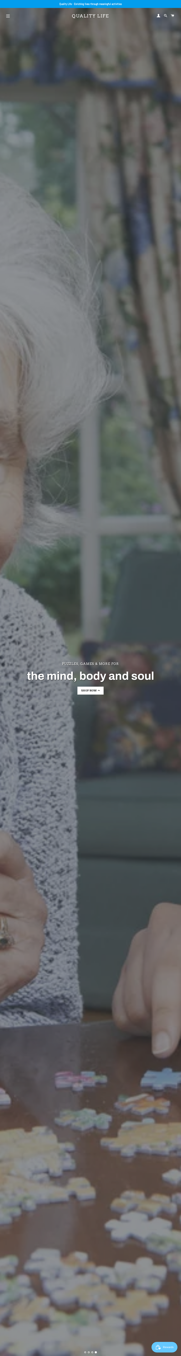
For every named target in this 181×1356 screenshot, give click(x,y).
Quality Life (90, 16)
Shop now (89, 695)
